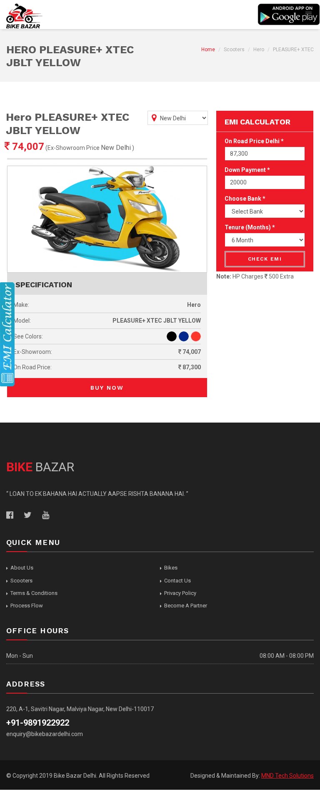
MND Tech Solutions (287, 775)
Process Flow (26, 605)
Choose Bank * (245, 198)
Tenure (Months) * (250, 227)
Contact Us (177, 580)
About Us (21, 568)
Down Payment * (247, 170)
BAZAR (40, 467)
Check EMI (265, 259)
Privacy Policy (180, 593)
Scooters (21, 580)
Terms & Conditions (34, 593)
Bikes (171, 568)
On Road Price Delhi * (254, 141)
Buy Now (107, 387)
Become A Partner (185, 605)
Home (208, 49)
